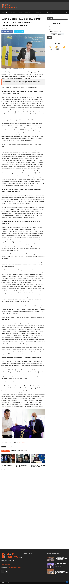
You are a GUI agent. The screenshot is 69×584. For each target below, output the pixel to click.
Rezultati (60, 34)
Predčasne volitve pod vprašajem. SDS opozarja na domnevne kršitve (38, 465)
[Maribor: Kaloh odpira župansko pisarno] (50, 565)
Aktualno (4, 462)
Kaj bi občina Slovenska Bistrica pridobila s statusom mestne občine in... (61, 571)
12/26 (57, 50)
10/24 (51, 50)
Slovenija (12, 12)
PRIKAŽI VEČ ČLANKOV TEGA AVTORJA (19, 450)
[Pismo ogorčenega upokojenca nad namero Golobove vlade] (50, 559)
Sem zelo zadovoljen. (54, 26)
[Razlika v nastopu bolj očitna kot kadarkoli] (8, 458)
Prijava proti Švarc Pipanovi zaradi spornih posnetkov (22, 465)
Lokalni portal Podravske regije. (7, 560)
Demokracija (21, 442)
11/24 (64, 50)
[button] (66, 12)
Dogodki (20, 12)
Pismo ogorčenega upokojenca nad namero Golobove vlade (61, 558)
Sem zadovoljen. (53, 27)
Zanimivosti (28, 12)
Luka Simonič (9, 446)
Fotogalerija (37, 12)
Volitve (53, 12)
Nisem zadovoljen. (53, 29)
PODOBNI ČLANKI (6, 450)
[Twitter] (66, 1)
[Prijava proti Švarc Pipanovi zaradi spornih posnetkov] (23, 458)
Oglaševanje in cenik (5, 564)
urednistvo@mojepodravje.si (15, 567)
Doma (2, 15)
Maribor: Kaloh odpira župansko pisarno (60, 564)
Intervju (46, 12)
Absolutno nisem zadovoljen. (56, 31)
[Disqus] (23, 491)
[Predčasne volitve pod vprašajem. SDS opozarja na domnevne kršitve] (38, 458)
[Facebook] (64, 1)
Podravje (4, 12)
